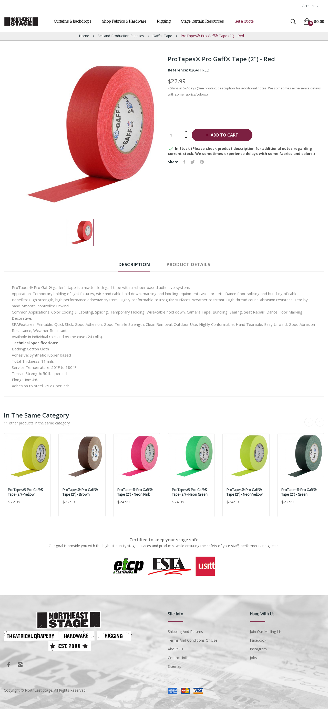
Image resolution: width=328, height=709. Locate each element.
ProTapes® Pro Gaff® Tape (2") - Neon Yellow (245, 492)
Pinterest (202, 162)
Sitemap (174, 666)
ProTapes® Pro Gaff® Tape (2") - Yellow (25, 492)
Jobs (253, 657)
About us (175, 649)
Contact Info (178, 657)
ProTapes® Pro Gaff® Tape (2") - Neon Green (190, 492)
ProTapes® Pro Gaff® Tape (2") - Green (299, 492)
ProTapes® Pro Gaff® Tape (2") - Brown (80, 492)
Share (184, 162)
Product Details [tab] (188, 264)
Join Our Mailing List (266, 631)
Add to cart (224, 135)
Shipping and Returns (185, 631)
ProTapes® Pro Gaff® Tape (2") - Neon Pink (135, 492)
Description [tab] (134, 264)
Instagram (20, 664)
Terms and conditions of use (192, 640)
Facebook (8, 664)
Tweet (192, 162)
